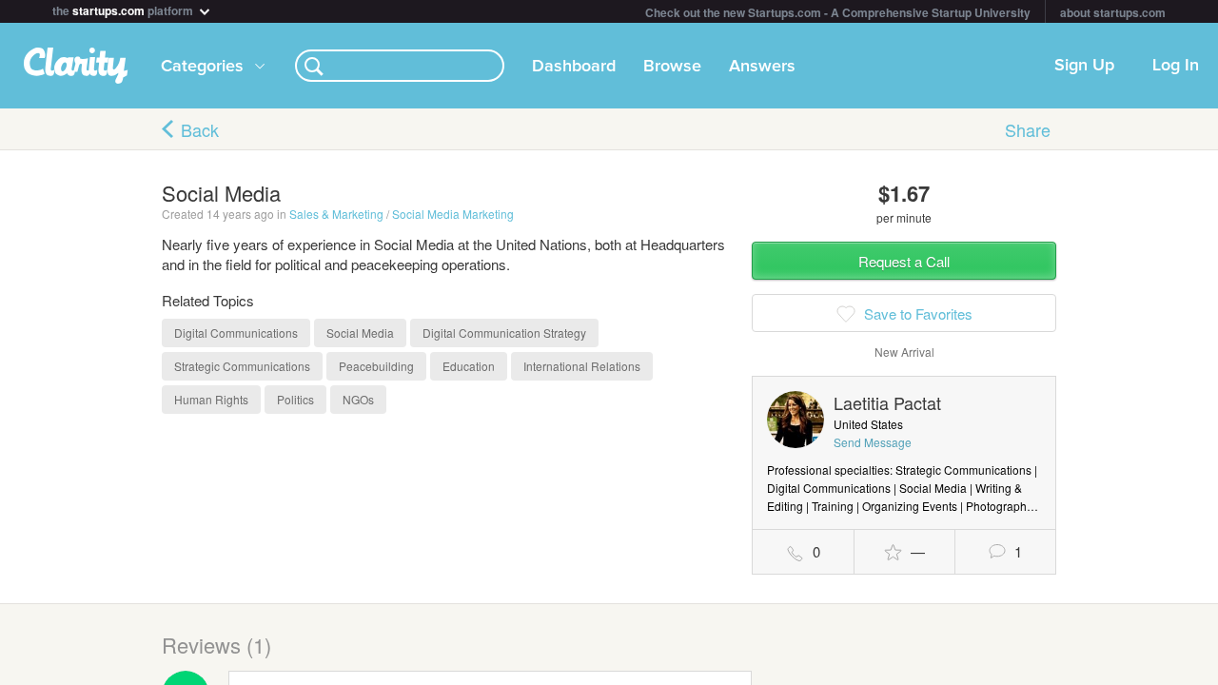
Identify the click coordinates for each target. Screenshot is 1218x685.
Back (200, 129)
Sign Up (1084, 65)
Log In (1175, 65)
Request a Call (904, 261)
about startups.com (1113, 12)
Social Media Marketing (453, 214)
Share (1028, 129)
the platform (124, 9)
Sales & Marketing (336, 214)
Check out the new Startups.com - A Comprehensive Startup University (838, 12)
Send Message (873, 442)
